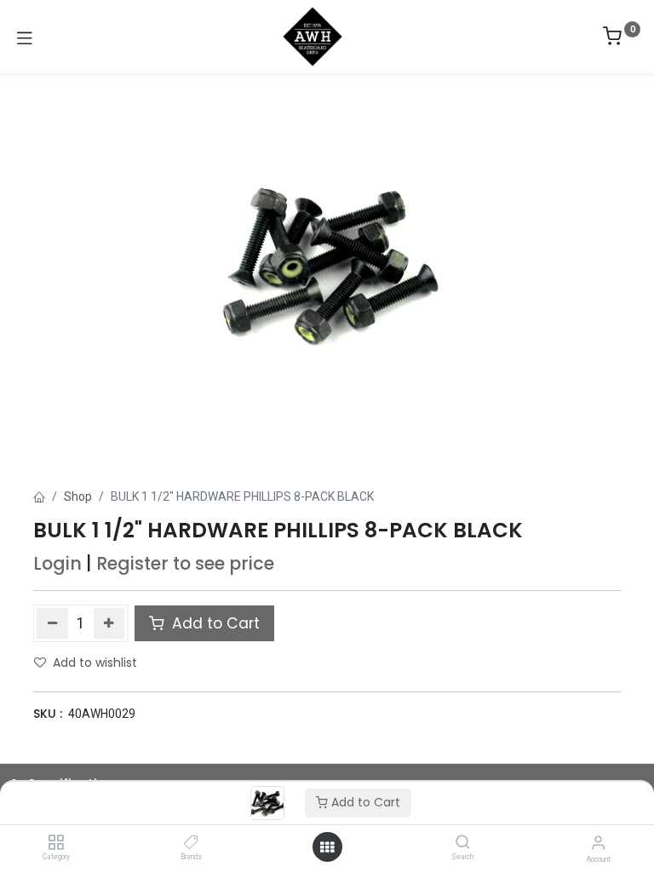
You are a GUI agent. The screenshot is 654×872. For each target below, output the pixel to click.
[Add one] (109, 623)
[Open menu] (327, 847)
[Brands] (191, 843)
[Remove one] (52, 623)
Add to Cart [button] (214, 623)
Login (57, 563)
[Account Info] (598, 842)
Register (132, 563)
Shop (78, 496)
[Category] (56, 843)
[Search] (463, 843)
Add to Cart (364, 802)
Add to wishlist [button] (95, 662)
